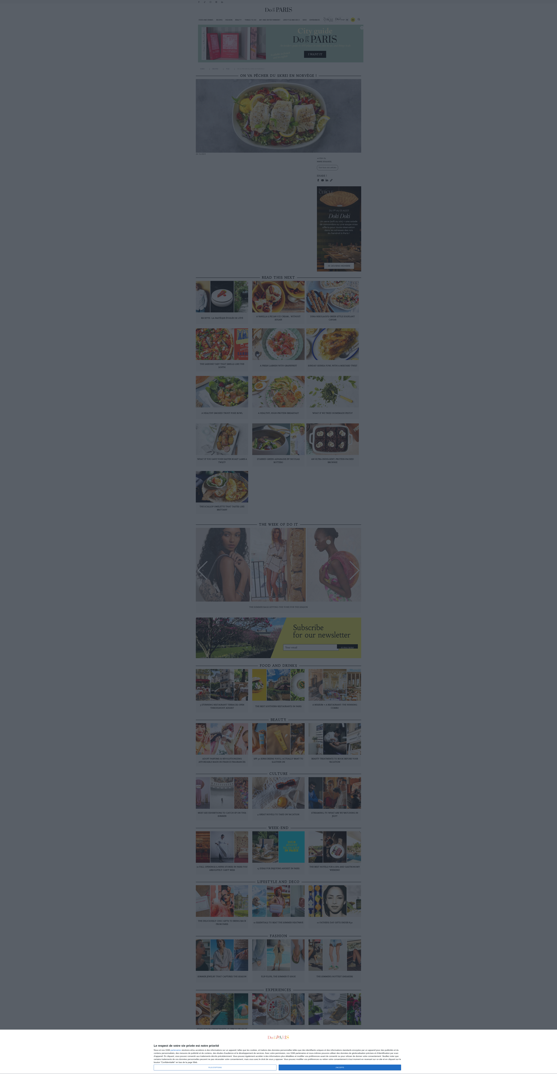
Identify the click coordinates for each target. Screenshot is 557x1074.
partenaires (176, 1050)
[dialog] (278, 1052)
